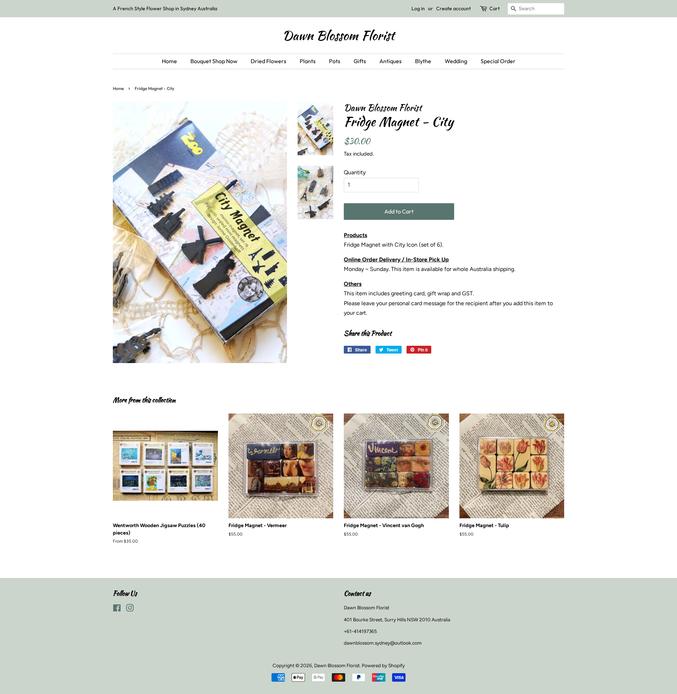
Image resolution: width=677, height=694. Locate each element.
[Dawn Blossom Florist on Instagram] (130, 609)
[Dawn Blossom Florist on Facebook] (117, 609)
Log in (418, 8)
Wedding (456, 61)
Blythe (423, 61)
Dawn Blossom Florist (338, 35)
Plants (308, 61)
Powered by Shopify (383, 665)
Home (169, 61)
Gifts (360, 61)
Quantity (355, 172)
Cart (494, 8)
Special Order (498, 61)
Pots (334, 61)
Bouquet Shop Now (213, 61)
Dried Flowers (268, 61)
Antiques (390, 61)
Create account (453, 8)
